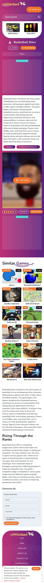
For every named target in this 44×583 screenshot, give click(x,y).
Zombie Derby (32, 359)
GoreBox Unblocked (11, 304)
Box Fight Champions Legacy (12, 360)
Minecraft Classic (32, 322)
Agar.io (11, 285)
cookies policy (15, 581)
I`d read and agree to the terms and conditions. (20, 518)
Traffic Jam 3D (12, 322)
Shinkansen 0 (12, 380)
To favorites (29, 48)
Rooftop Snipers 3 (11, 341)
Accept (36, 569)
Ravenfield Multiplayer (32, 285)
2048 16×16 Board (32, 304)
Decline (36, 573)
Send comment (11, 523)
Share (14, 48)
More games (36, 212)
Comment (23, 212)
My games (33, 9)
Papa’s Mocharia (32, 341)
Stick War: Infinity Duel (32, 380)
